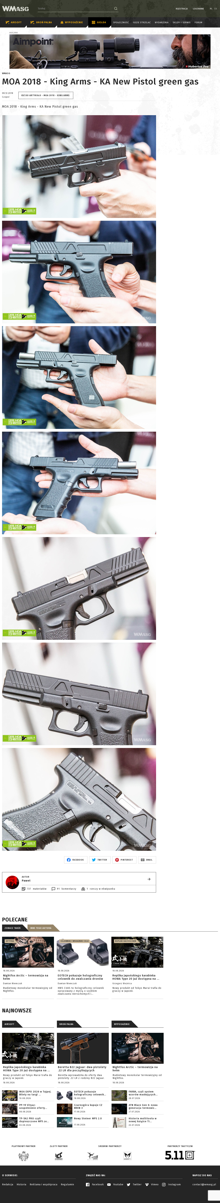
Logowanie (198, 9)
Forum (198, 22)
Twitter (137, 1184)
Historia (21, 1184)
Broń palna (44, 22)
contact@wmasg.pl (204, 1184)
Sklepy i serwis (182, 22)
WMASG (6, 73)
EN (215, 9)
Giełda (101, 22)
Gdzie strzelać (142, 22)
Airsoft (16, 22)
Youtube (117, 1184)
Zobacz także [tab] (13, 928)
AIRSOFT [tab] (9, 1024)
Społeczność (121, 22)
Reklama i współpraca (43, 1184)
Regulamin (67, 1184)
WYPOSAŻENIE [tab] (122, 1024)
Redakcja (7, 1184)
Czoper (6, 97)
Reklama (13, 33)
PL (211, 9)
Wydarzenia (162, 22)
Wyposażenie (74, 22)
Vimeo (154, 1184)
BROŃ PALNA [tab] (66, 1024)
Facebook (97, 1184)
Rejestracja (182, 9)
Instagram (174, 1184)
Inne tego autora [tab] (40, 928)
